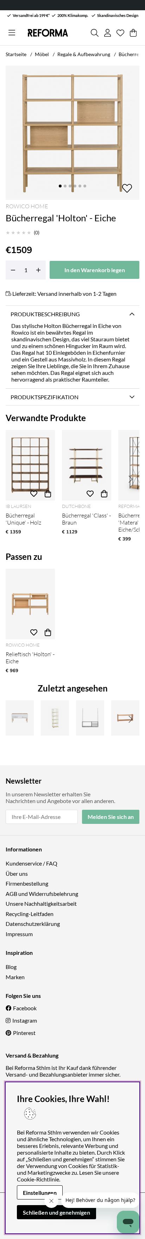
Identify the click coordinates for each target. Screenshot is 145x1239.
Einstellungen (40, 1192)
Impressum (19, 933)
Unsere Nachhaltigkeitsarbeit (41, 903)
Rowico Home (27, 206)
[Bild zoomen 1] (72, 133)
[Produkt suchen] (94, 33)
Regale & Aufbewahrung (83, 54)
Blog (11, 966)
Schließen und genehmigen (56, 1212)
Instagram (24, 1020)
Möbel (42, 54)
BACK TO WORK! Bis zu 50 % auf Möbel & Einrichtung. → (62, 5)
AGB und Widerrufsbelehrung (42, 893)
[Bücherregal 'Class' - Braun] (86, 465)
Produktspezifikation (44, 397)
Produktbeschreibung (45, 314)
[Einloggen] (107, 33)
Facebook (25, 1008)
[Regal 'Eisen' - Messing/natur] (55, 718)
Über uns (17, 873)
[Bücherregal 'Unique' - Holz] (30, 465)
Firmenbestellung (27, 883)
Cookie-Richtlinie (38, 1179)
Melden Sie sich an (111, 816)
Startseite (16, 54)
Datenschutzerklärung (33, 923)
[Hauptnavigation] (12, 33)
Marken (15, 977)
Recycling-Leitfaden (29, 913)
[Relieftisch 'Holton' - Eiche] (30, 604)
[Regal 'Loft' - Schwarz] (90, 718)
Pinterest (24, 1032)
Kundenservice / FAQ (31, 863)
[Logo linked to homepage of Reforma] (48, 33)
